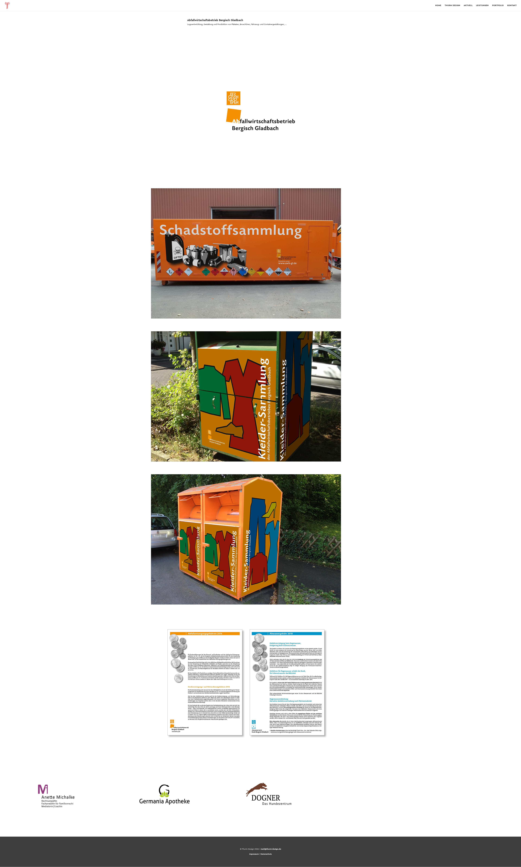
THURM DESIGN (452, 5)
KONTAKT (512, 5)
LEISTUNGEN (482, 5)
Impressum (254, 854)
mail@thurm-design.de (271, 849)
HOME (438, 5)
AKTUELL (468, 5)
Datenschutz (266, 854)
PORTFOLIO (498, 5)
